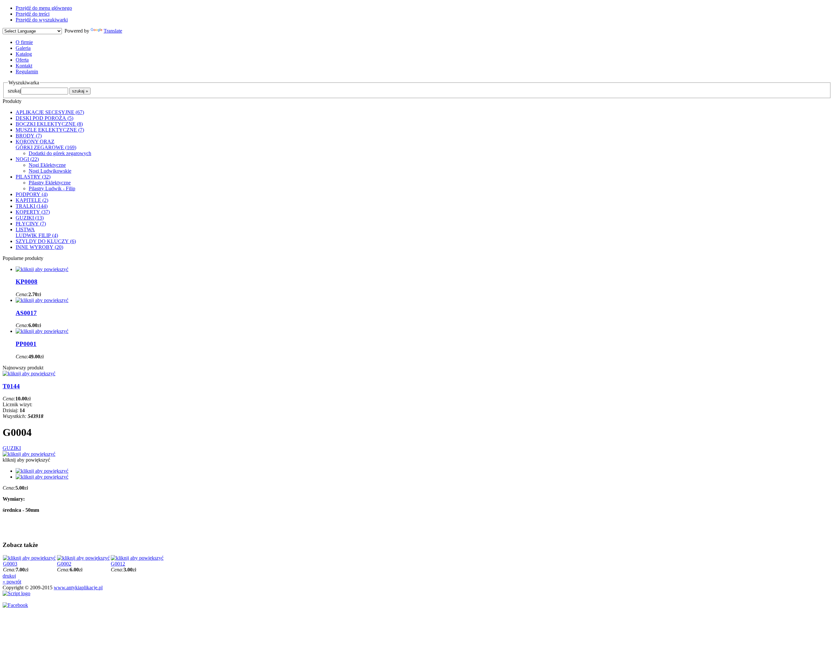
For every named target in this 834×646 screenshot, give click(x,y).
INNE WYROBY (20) (39, 247)
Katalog (24, 54)
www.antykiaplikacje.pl (78, 587)
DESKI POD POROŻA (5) (44, 118)
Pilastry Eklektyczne (50, 182)
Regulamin (27, 71)
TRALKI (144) (32, 206)
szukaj (14, 90)
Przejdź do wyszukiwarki (42, 19)
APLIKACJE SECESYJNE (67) (50, 112)
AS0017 (26, 312)
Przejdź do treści (33, 14)
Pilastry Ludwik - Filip (52, 188)
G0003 (10, 564)
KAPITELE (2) (32, 200)
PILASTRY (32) (33, 176)
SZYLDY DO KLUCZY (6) (46, 241)
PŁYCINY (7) (31, 223)
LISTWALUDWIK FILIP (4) (37, 232)
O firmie (24, 42)
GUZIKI (12, 448)
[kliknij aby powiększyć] (29, 454)
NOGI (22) (27, 159)
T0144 (11, 386)
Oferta (22, 60)
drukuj (9, 576)
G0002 (64, 564)
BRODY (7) (29, 135)
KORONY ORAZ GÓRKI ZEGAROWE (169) (46, 144)
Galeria (23, 48)
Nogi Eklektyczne (47, 165)
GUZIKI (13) (30, 218)
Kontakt (24, 65)
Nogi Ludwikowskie (50, 171)
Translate (113, 31)
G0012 (118, 564)
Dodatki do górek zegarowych (60, 153)
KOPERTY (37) (33, 212)
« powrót (12, 581)
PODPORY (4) (32, 194)
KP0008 (26, 281)
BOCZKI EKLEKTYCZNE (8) (49, 124)
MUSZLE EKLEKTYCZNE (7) (50, 130)
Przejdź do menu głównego (44, 8)
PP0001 (26, 343)
